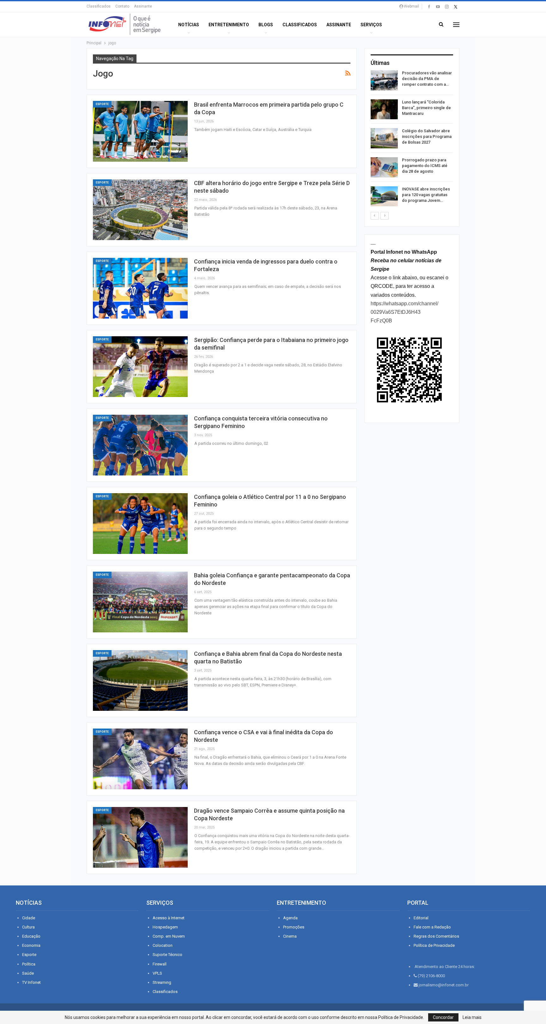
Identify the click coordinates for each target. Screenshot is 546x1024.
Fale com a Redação (432, 927)
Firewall (160, 964)
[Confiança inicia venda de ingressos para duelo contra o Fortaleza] (140, 288)
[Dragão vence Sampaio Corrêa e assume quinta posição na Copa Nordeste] (140, 837)
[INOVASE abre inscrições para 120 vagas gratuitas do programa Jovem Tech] (384, 196)
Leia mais (472, 1017)
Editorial (421, 917)
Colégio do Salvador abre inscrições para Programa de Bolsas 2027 (427, 136)
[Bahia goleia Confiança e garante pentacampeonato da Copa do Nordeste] (140, 602)
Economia (31, 945)
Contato (122, 6)
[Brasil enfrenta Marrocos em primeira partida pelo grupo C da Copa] (140, 131)
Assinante (143, 6)
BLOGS (265, 24)
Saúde (28, 973)
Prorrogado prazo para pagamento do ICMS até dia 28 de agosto (424, 166)
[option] (412, 139)
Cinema (290, 936)
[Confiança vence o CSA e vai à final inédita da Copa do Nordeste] (140, 759)
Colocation (163, 945)
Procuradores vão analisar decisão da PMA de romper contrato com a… (427, 79)
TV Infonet (31, 982)
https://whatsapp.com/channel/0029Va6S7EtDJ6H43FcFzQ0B (404, 312)
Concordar (443, 1017)
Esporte (102, 104)
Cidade (28, 917)
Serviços (371, 24)
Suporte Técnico (167, 954)
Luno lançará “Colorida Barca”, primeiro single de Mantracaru (426, 108)
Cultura (28, 927)
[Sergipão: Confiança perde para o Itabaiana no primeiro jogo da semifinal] (140, 366)
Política (28, 964)
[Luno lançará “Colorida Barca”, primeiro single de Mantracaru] (384, 109)
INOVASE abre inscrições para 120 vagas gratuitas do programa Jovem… (426, 195)
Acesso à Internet (169, 917)
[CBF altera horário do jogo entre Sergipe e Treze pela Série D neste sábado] (140, 209)
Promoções (293, 927)
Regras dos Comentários (436, 936)
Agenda (290, 917)
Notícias (188, 24)
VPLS (157, 973)
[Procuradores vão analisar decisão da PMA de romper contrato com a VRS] (384, 80)
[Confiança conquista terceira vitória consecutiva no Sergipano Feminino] (140, 445)
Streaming (162, 982)
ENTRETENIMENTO (229, 24)
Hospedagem (165, 927)
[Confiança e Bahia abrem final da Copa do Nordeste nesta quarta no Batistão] (140, 680)
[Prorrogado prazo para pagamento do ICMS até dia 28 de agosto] (384, 167)
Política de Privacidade (434, 945)
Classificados (99, 6)
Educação (31, 936)
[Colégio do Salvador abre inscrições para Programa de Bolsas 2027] (384, 138)
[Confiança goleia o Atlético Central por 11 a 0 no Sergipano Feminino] (140, 523)
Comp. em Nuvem (169, 936)
